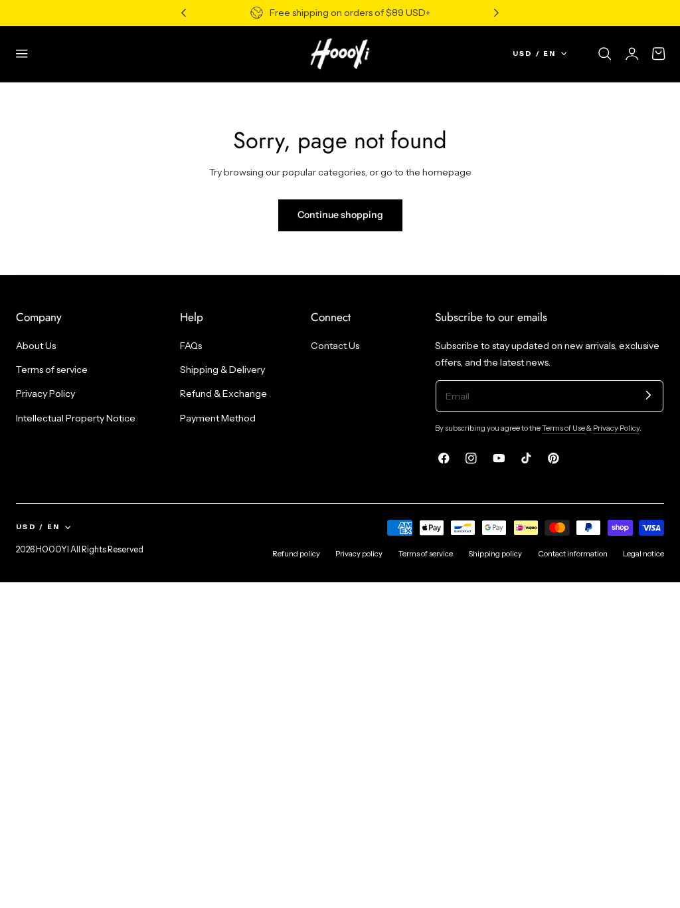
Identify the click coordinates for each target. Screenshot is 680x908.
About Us (36, 346)
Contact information (573, 553)
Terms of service (52, 370)
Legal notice (643, 553)
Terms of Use (564, 428)
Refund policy (296, 553)
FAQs (191, 346)
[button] (22, 54)
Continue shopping (340, 215)
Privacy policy (358, 553)
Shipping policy (495, 553)
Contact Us (335, 346)
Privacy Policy (45, 394)
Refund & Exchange (223, 394)
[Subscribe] (648, 395)
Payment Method (218, 418)
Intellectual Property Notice (75, 418)
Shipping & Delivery (222, 370)
